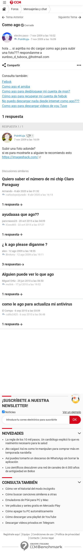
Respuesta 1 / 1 (12, 126)
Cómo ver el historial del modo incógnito (30, 488)
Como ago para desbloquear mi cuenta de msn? (36, 91)
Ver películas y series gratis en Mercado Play (32, 505)
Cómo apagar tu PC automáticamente (29, 511)
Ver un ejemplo (72, 412)
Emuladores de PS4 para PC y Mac (26, 500)
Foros (14, 9)
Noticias (10, 412)
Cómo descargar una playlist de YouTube (30, 517)
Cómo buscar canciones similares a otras (31, 494)
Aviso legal (48, 538)
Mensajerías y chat (35, 9)
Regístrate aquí (11, 534)
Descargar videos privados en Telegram (29, 522)
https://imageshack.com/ (20, 157)
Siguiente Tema (67, 17)
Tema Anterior (14, 17)
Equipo (26, 534)
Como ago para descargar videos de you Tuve (34, 106)
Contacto (34, 538)
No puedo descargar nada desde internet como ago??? (40, 101)
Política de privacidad (68, 534)
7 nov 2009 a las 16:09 (43, 39)
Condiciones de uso (43, 534)
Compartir (13, 65)
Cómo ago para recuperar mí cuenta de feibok (34, 96)
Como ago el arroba (16, 86)
